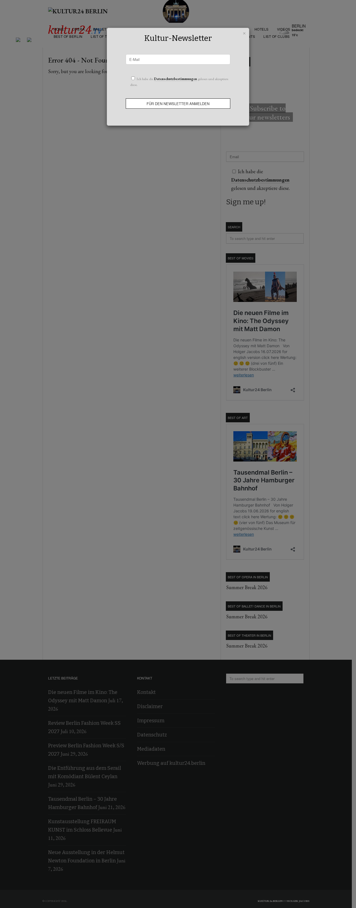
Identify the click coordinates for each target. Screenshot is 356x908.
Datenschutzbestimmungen (175, 78)
